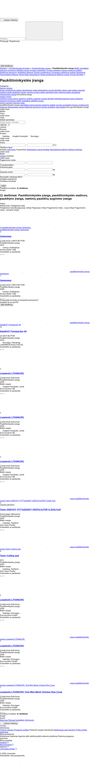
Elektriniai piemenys (8, 73)
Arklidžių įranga (22, 70)
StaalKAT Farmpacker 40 (13, 331)
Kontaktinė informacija (24, 720)
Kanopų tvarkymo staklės (71, 70)
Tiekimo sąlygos (6, 730)
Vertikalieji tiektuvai (25, 73)
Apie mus (4, 720)
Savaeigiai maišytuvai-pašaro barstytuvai (68, 73)
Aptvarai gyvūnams (8, 70)
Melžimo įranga (63, 75)
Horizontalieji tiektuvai (9, 75)
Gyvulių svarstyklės (38, 70)
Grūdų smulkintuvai (48, 75)
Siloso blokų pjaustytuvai (29, 75)
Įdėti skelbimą (6, 305)
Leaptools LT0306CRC (12, 373)
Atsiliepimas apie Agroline (64, 730)
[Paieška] (44, 31)
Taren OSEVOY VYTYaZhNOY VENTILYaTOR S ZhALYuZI (30, 509)
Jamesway (5, 236)
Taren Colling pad (9, 555)
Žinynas (11, 720)
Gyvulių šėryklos (77, 75)
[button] (45, 53)
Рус (4, 726)
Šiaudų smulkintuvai (42, 73)
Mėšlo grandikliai (81, 68)
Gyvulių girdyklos (53, 70)
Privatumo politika (21, 730)
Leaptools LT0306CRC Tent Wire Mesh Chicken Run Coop (31, 692)
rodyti (3, 186)
